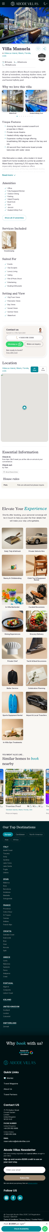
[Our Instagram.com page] (6, 1198)
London (6, 1013)
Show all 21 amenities (14, 218)
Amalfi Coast (7, 850)
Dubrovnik (7, 938)
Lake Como (7, 863)
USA (4, 56)
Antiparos (6, 973)
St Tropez (7, 915)
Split (4, 951)
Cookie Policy (37, 1219)
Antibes (6, 921)
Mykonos (6, 964)
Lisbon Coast (8, 993)
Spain (6, 879)
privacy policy (32, 1183)
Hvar (5, 944)
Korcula (6, 947)
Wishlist (10, 1078)
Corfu (5, 961)
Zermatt (6, 1026)
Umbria (5, 872)
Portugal (8, 983)
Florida (27, 53)
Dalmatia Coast (8, 935)
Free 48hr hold (11, 353)
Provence (7, 909)
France (6, 905)
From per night (14, 1223)
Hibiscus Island (10, 53)
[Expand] (46, 1224)
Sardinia (6, 860)
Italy (5, 847)
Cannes (6, 918)
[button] (42, 57)
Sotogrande (7, 898)
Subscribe (24, 1178)
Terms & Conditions (11, 1219)
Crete (5, 977)
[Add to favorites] (38, 48)
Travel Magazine (11, 1083)
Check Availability (21, 1229)
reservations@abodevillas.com (17, 1141)
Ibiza (5, 886)
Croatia (7, 931)
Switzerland (9, 1023)
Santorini (6, 967)
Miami (20, 53)
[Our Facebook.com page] (13, 1198)
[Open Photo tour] (44, 39)
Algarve (6, 987)
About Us (8, 1089)
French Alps (7, 925)
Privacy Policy (25, 1219)
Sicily (5, 857)
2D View (34, 369)
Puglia (5, 869)
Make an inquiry (34, 344)
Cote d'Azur (7, 912)
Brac (5, 941)
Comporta (7, 990)
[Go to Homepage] (24, 1063)
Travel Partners (10, 1094)
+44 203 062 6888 (11, 1128)
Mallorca (6, 883)
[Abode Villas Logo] (24, 3)
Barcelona (7, 889)
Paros (5, 970)
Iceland (7, 1000)
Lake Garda (7, 866)
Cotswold (6, 1016)
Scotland (6, 1010)
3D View (43, 369)
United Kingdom (11, 1006)
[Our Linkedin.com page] (20, 1198)
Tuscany (6, 853)
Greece (6, 957)
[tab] (17, 116)
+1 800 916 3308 (10, 1134)
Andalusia (6, 892)
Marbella (6, 895)
